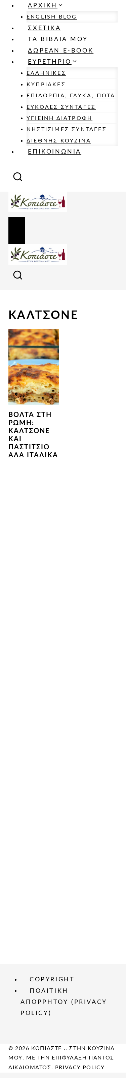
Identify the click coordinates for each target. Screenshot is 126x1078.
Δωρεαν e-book (60, 51)
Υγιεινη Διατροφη (59, 118)
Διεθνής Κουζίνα (59, 140)
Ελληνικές (46, 73)
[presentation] (33, 367)
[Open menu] (16, 230)
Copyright (52, 980)
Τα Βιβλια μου (58, 39)
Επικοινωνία (54, 152)
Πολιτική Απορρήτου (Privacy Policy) (63, 1002)
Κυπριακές (46, 84)
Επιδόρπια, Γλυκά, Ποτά (71, 95)
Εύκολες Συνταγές (61, 107)
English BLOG (52, 17)
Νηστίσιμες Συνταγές (67, 129)
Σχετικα (44, 28)
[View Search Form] (17, 178)
